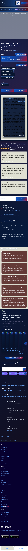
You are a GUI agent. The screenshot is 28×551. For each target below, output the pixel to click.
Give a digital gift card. (15, 210)
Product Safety (4, 499)
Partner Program (5, 473)
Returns (3, 492)
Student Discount (5, 456)
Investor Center (5, 471)
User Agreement (4, 530)
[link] (5, 373)
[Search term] (17, 3)
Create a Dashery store (7, 484)
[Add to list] (3, 333)
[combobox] (17, 3)
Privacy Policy (12, 530)
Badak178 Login (22, 9)
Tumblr (5, 519)
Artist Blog (3, 482)
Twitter (5, 516)
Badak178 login (12, 9)
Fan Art (3, 449)
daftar (2, 460)
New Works (4, 451)
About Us (3, 469)
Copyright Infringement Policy (8, 440)
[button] (20, 343)
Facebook (6, 514)
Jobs (2, 480)
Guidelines (3, 497)
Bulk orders (4, 463)
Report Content (5, 436)
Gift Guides (4, 447)
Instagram (6, 512)
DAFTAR (20, 548)
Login (2, 458)
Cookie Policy (19, 530)
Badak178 (3, 9)
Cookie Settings (5, 506)
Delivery (3, 490)
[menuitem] (3, 9)
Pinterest (6, 521)
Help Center (4, 495)
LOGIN (7, 548)
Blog (2, 454)
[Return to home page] (8, 3)
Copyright (3, 502)
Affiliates (3, 475)
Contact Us (4, 504)
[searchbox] (14, 369)
